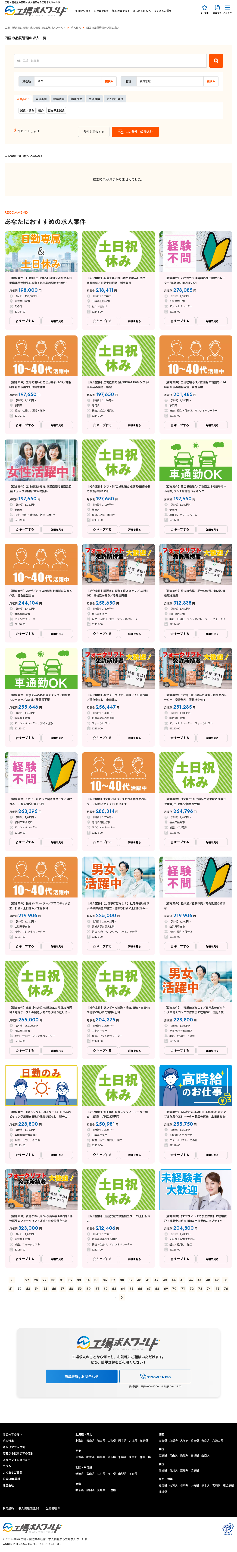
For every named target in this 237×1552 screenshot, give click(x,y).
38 (122, 1280)
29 (44, 1280)
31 (61, 1280)
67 (149, 1288)
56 (54, 1288)
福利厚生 (76, 99)
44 (174, 1280)
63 (114, 1288)
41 (148, 1280)
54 (37, 1288)
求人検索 (76, 27)
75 (217, 1288)
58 (71, 1288)
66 (140, 1288)
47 (199, 1280)
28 (36, 1280)
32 (70, 1280)
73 (200, 1288)
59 (80, 1288)
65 (131, 1288)
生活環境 (94, 99)
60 (88, 1288)
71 (183, 1288)
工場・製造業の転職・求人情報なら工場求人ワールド (35, 27)
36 (105, 1280)
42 (156, 1280)
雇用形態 (41, 99)
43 (165, 1280)
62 (105, 1288)
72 (192, 1288)
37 (113, 1280)
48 (208, 1280)
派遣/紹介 (23, 99)
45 (182, 1280)
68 (157, 1288)
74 (209, 1288)
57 (62, 1288)
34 (87, 1280)
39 (130, 1280)
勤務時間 (58, 99)
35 (96, 1280)
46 (191, 1280)
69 (166, 1288)
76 (226, 1288)
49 (217, 1280)
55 (45, 1288)
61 (97, 1288)
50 (225, 1280)
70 (174, 1288)
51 (10, 1288)
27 (27, 1280)
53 (28, 1288)
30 (53, 1280)
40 (139, 1280)
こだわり (115, 99)
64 (123, 1288)
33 (79, 1280)
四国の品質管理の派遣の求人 (102, 27)
